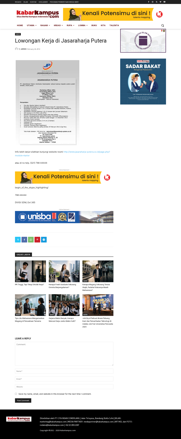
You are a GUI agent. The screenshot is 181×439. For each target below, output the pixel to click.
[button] (162, 25)
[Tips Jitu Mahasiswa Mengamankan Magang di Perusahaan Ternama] (30, 305)
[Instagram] (152, 2)
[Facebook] (148, 2)
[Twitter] (156, 2)
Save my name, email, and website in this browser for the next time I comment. (55, 394)
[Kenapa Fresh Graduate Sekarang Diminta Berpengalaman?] (64, 271)
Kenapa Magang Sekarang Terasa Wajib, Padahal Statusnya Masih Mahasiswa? (96, 287)
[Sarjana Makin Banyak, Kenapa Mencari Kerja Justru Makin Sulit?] (64, 305)
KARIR (18, 34)
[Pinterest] (37, 239)
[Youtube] (164, 2)
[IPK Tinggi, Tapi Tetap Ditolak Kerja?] (30, 271)
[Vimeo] (160, 2)
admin (23, 49)
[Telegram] (44, 239)
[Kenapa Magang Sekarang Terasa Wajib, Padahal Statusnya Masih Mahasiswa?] (97, 271)
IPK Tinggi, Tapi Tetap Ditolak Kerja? (29, 284)
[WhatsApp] (31, 239)
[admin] (17, 49)
